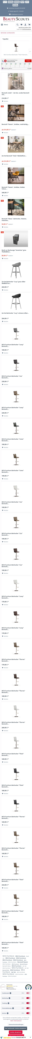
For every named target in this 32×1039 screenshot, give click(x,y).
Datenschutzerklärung (26, 29)
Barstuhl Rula (6, 970)
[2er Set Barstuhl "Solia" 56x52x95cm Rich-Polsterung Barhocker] (16, 144)
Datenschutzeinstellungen (16, 1024)
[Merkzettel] (21, 24)
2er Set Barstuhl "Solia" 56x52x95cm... (14, 156)
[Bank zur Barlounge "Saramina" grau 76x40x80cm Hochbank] (16, 238)
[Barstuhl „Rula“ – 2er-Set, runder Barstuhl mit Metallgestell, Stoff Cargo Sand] (16, 81)
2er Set (24, 966)
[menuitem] (4, 24)
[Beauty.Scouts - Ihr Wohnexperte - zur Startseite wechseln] (16, 19)
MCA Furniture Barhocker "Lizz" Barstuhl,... (12, 377)
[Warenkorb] (29, 24)
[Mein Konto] (25, 24)
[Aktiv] (28, 993)
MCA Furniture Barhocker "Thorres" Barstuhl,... (13, 660)
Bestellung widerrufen (25, 27)
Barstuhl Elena (7, 966)
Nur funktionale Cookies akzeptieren (15, 1028)
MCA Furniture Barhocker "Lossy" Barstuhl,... (13, 345)
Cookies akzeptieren (15, 1032)
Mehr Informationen (16, 1021)
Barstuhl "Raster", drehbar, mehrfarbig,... (15, 124)
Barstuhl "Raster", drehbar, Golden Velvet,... (13, 188)
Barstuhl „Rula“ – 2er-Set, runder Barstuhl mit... (15, 93)
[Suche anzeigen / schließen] (17, 24)
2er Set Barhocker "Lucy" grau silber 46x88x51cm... (13, 282)
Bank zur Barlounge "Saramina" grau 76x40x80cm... (14, 251)
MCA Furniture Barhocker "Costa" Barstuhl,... (13, 440)
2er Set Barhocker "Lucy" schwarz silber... (15, 313)
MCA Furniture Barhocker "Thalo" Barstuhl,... (16, 54)
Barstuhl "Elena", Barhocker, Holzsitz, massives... (14, 219)
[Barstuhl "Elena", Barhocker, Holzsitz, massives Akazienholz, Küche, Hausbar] (16, 207)
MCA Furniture (9, 956)
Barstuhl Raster (22, 962)
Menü (6, 25)
